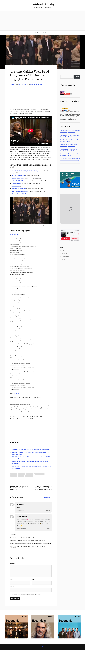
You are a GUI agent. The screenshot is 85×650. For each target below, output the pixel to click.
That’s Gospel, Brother (17, 178)
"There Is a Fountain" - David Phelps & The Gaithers (23, 538)
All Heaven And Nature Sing (19, 188)
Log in (63, 250)
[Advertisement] (42, 20)
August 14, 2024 (22, 84)
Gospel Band (13, 475)
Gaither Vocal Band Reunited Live (20, 181)
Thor (12, 84)
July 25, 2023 (21, 510)
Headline (40, 84)
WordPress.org (65, 259)
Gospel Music (33, 84)
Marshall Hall (28, 475)
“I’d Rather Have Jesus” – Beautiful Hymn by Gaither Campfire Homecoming (19, 488)
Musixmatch (17, 393)
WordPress (39, 646)
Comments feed (65, 256)
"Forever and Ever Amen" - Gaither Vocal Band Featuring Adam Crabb (27, 540)
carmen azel (20, 504)
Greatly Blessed (16, 186)
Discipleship (37, 32)
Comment (13, 563)
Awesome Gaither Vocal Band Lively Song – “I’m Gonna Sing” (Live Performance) (29, 75)
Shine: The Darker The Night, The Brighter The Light (25, 171)
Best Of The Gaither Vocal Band (20, 191)
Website (12, 586)
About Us (30, 32)
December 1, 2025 (22, 528)
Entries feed (64, 253)
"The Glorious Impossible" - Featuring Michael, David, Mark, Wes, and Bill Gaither (30, 543)
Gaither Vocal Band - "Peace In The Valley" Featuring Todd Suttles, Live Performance (27, 546)
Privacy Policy (54, 32)
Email (33, 579)
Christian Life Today (42, 4)
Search (62, 74)
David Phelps (14, 473)
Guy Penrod (21, 475)
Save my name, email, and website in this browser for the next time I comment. (27, 594)
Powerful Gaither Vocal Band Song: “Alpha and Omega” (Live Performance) (31, 449)
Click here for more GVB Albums (20, 194)
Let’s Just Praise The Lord (18, 175)
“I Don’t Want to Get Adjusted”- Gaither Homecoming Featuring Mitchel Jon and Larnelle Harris (43, 488)
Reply (48, 510)
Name (11, 579)
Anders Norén (51, 646)
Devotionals (45, 32)
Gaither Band (21, 473)
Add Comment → (47, 497)
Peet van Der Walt (22, 516)
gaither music (29, 473)
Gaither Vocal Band (14, 234)
